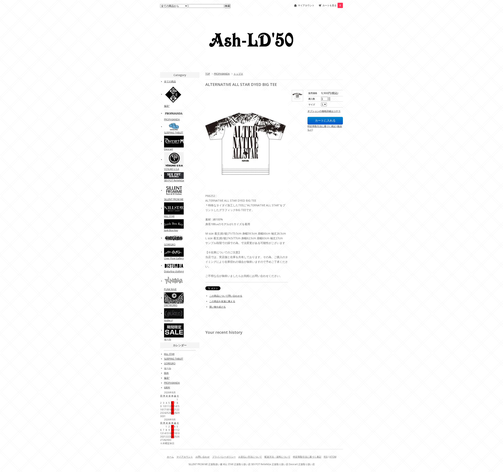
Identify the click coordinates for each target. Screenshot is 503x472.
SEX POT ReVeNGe (174, 180)
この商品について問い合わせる (225, 295)
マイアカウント (306, 5)
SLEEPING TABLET (173, 132)
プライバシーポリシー (224, 456)
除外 (166, 373)
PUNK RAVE (170, 289)
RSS (326, 456)
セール (167, 339)
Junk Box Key (171, 230)
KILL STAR (169, 216)
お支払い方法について (250, 456)
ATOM (333, 456)
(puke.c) (168, 320)
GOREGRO (169, 244)
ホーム (170, 456)
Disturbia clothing (174, 271)
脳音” (167, 106)
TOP (207, 73)
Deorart (168, 149)
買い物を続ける (217, 306)
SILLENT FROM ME (173, 199)
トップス (238, 73)
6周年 (167, 387)
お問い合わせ (203, 456)
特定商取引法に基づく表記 (307, 456)
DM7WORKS (170, 305)
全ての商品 (170, 81)
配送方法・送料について (277, 456)
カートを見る (331, 5)
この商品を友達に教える (222, 301)
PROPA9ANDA (222, 73)
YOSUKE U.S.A (171, 169)
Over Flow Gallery (174, 258)
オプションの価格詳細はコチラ (324, 111)
